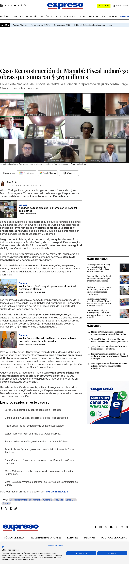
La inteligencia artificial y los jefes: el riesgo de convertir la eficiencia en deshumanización (98, 268)
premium (124, 16)
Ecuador (56, 16)
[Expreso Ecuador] (21, 530)
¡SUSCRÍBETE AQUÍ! (56, 491)
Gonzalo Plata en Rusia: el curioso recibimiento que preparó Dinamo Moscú (99, 278)
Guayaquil (70, 16)
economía (31, 16)
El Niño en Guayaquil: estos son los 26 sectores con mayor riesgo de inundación (108, 332)
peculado (59, 499)
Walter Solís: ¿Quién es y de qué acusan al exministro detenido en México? (48, 288)
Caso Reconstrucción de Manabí (25, 499)
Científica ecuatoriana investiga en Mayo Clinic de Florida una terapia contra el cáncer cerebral (99, 302)
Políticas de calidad (114, 538)
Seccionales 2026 (62, 25)
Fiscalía (6, 503)
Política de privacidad (55, 545)
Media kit (89, 538)
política (18, 16)
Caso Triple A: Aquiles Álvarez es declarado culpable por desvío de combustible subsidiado (109, 366)
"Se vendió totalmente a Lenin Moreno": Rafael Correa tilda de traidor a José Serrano (109, 340)
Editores (72, 538)
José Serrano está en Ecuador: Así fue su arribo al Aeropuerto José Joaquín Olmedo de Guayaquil (110, 356)
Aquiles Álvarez (20, 25)
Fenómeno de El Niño (40, 25)
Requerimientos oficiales (45, 538)
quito (81, 16)
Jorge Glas (71, 499)
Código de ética (14, 538)
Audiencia (47, 499)
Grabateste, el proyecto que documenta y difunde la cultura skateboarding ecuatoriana (99, 290)
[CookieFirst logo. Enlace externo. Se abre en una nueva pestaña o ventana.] (3, 547)
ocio (103, 16)
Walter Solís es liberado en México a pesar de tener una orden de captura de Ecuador (47, 340)
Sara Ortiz (12, 182)
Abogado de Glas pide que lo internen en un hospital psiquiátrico (48, 209)
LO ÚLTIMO (5, 16)
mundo (113, 16)
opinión (44, 16)
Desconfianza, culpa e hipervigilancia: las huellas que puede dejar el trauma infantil (99, 313)
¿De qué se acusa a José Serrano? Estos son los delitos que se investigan (109, 347)
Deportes (93, 16)
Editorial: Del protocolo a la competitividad (93, 25)
